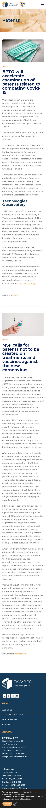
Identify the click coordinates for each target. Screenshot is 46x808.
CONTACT (7, 724)
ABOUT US (7, 710)
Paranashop (20, 654)
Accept (7, 804)
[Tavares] (13, 4)
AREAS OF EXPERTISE (12, 715)
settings (27, 799)
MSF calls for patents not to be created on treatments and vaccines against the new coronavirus (20, 357)
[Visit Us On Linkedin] (4, 696)
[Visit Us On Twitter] (17, 696)
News (5, 66)
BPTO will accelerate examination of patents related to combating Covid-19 (21, 82)
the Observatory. (27, 283)
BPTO (17, 295)
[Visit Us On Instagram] (13, 696)
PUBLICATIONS (9, 719)
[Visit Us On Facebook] (9, 696)
